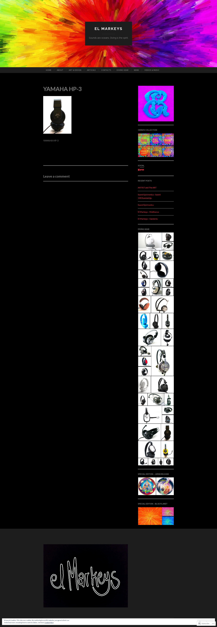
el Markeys (109, 28)
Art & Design (75, 70)
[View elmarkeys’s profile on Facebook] (139, 170)
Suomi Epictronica (145, 205)
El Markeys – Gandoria (147, 219)
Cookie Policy (49, 622)
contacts (106, 70)
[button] (156, 104)
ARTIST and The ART (147, 187)
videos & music (152, 70)
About (60, 70)
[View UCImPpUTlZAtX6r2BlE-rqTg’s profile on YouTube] (143, 170)
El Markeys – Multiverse (148, 212)
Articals (91, 70)
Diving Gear (122, 70)
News (136, 70)
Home (48, 70)
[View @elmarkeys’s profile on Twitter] (141, 170)
